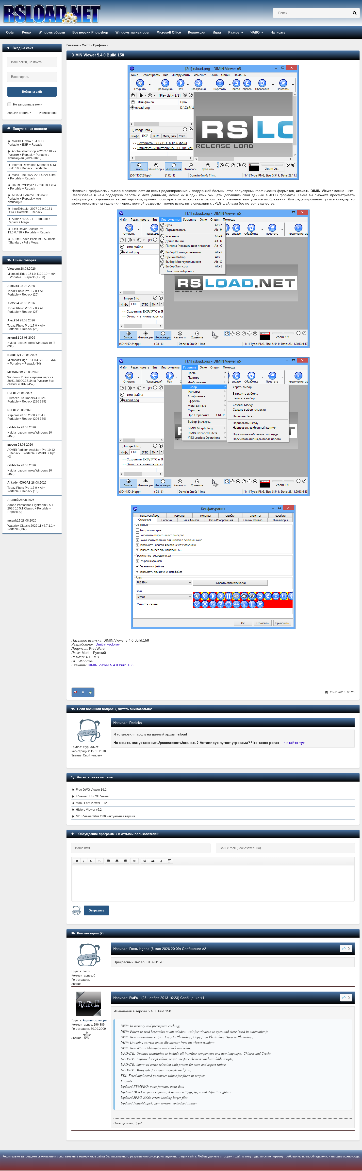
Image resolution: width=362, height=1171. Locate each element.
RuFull (134, 998)
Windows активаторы (132, 32)
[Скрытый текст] (145, 861)
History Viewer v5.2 (89, 809)
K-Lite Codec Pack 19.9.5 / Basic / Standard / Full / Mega (31, 240)
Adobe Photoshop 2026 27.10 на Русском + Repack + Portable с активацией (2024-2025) (32, 155)
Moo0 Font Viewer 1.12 (91, 803)
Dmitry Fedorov (108, 644)
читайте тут (294, 743)
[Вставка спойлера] (169, 861)
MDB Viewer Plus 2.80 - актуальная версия (105, 816)
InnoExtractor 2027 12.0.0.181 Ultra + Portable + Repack (30, 210)
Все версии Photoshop (90, 32)
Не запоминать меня (27, 104)
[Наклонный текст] (83, 861)
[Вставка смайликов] (134, 861)
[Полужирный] (77, 861)
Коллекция (196, 32)
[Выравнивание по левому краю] (109, 861)
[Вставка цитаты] (153, 861)
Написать (278, 32)
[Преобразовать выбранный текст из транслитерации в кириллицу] (161, 861)
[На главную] (64, 13)
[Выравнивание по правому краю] (125, 861)
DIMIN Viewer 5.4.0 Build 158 (110, 665)
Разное (233, 32)
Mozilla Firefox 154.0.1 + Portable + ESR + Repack (26, 143)
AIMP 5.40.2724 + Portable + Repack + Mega (29, 220)
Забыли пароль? (19, 113)
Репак (26, 32)
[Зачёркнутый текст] (99, 861)
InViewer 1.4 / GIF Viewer (93, 796)
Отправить (96, 910)
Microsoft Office (169, 32)
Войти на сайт (32, 91)
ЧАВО (255, 32)
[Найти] (355, 13)
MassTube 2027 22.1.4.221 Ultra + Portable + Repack (32, 176)
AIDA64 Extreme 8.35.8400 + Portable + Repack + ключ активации (29, 198)
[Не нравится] (75, 692)
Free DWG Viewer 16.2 (91, 789)
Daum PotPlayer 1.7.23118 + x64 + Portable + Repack (32, 186)
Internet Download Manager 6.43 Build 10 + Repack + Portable (32, 166)
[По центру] (117, 861)
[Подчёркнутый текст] (91, 861)
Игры (217, 32)
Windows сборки (52, 32)
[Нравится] (90, 692)
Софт (10, 32)
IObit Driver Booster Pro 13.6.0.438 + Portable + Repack (29, 230)
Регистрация (48, 113)
